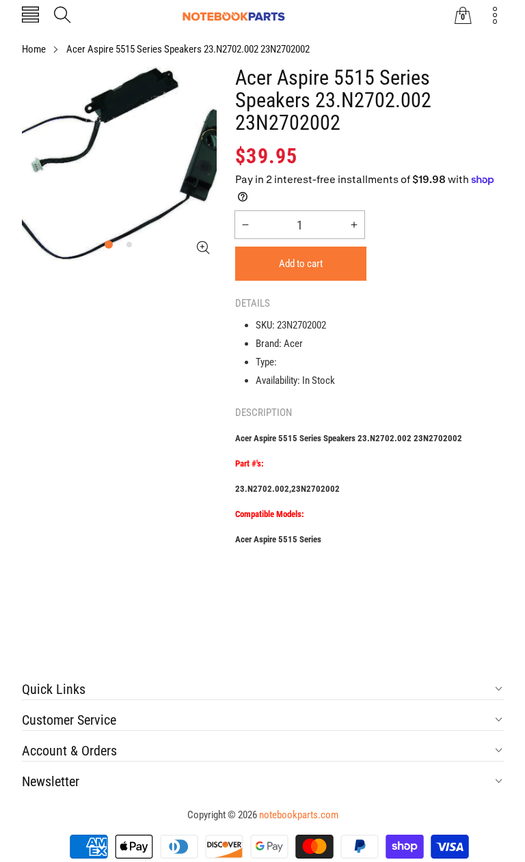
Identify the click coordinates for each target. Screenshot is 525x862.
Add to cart (301, 264)
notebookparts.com (298, 815)
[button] (30, 16)
